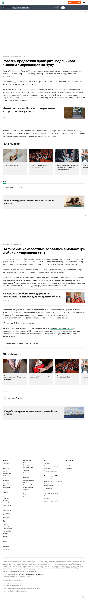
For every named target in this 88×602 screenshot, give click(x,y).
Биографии (6, 480)
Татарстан (6, 533)
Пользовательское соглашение (13, 585)
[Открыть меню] (84, 2)
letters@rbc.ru (31, 569)
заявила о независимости (61, 328)
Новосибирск (7, 505)
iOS (66, 463)
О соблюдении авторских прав (13, 583)
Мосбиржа (21, 574)
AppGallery (68, 468)
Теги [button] (4, 181)
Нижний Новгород (6, 525)
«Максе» (35, 343)
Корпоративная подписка (28, 488)
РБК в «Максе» (12, 144)
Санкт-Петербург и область (6, 498)
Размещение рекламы (50, 471)
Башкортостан (7, 510)
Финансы (5, 478)
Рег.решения (48, 488)
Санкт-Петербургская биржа (34, 574)
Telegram (26, 470)
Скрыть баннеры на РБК (28, 481)
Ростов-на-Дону (7, 531)
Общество (6, 56)
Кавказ (5, 541)
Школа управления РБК (51, 501)
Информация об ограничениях (13, 580)
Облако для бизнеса (50, 479)
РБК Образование (7, 486)
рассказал (25, 73)
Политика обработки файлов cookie (15, 591)
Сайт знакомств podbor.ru (52, 493)
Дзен (24, 473)
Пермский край (7, 528)
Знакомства (47, 491)
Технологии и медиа (7, 474)
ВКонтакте (26, 465)
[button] (15, 162)
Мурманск (6, 546)
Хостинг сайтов (49, 485)
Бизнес (5, 471)
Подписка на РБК (28, 485)
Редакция (47, 468)
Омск (4, 508)
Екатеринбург (7, 503)
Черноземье (6, 539)
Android (67, 466)
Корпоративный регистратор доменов (53, 482)
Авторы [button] (5, 392)
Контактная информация (51, 466)
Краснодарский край (7, 520)
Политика (6, 300)
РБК (4, 117)
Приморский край (7, 550)
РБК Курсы (47, 498)
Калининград (7, 517)
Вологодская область (6, 514)
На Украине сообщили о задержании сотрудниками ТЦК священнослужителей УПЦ (32, 295)
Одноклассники (28, 467)
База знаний (6, 483)
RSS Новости (27, 497)
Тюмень (5, 536)
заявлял (27, 130)
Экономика (6, 466)
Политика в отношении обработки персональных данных (22, 588)
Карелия (5, 544)
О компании (47, 463)
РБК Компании (48, 496)
